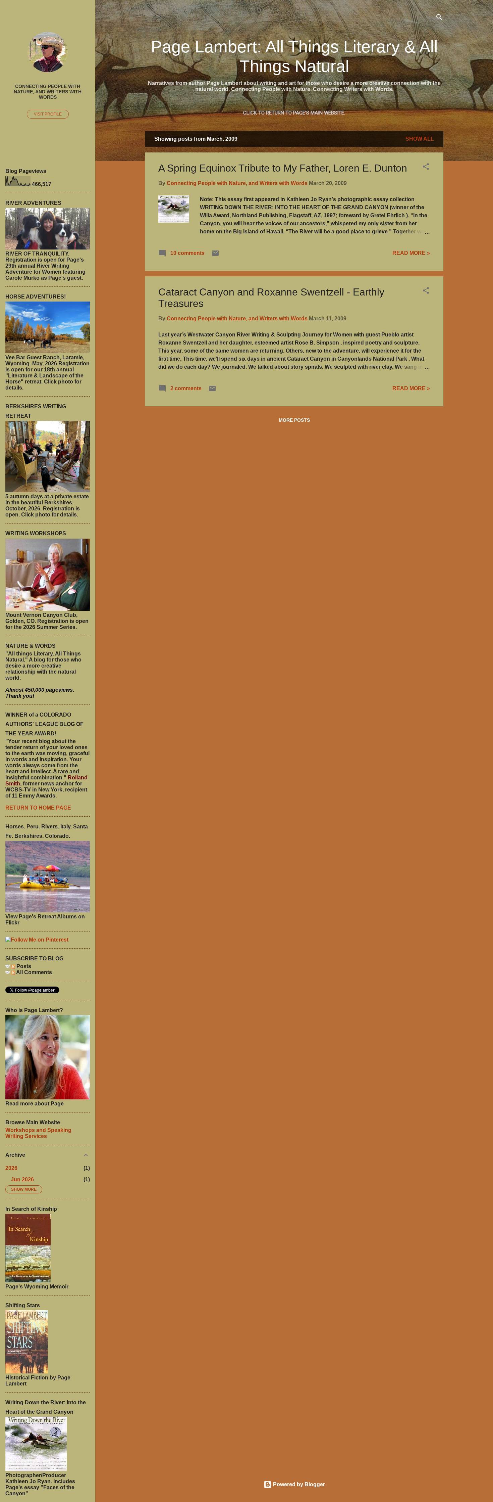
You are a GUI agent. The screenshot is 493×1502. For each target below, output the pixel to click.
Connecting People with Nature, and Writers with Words (47, 92)
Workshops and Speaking (38, 1130)
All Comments (33, 972)
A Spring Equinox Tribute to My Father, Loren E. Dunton (282, 168)
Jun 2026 (22, 1179)
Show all (419, 139)
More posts (294, 420)
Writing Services (26, 1136)
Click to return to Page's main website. (294, 113)
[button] (426, 168)
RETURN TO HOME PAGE (38, 808)
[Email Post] (215, 255)
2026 (11, 1168)
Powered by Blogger (298, 1484)
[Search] (439, 18)
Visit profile (48, 114)
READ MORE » (411, 253)
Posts (23, 966)
